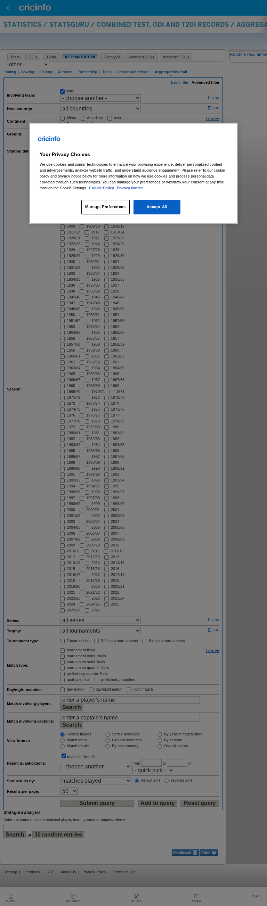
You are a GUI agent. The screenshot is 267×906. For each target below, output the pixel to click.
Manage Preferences (105, 207)
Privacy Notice (130, 188)
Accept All (157, 207)
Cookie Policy (102, 188)
